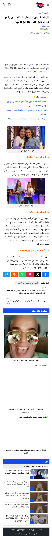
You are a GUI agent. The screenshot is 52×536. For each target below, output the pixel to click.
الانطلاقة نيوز (37, 529)
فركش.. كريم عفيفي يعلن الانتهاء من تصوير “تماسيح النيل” (26, 451)
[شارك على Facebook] (45, 274)
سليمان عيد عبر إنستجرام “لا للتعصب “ (25, 360)
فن (40, 13)
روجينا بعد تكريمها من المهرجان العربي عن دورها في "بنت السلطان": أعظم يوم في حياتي (25, 291)
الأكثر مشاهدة (42, 466)
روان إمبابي (45, 26)
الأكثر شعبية (29, 466)
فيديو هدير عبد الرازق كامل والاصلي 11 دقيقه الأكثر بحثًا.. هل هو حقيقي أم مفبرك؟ (16, 496)
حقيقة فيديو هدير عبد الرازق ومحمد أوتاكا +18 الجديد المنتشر (17, 505)
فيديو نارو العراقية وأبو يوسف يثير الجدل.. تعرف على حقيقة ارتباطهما (17, 472)
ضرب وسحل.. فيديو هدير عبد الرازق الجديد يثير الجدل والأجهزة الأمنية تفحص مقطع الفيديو (17, 518)
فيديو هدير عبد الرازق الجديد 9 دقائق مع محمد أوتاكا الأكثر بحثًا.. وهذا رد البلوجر (16, 484)
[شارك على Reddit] (14, 274)
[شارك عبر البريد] (30, 274)
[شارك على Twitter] (38, 274)
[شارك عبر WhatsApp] (22, 274)
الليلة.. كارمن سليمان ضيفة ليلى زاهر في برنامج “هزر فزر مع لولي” (27, 19)
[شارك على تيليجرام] (7, 274)
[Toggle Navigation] (48, 5)
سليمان (32, 64)
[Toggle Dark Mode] (9, 5)
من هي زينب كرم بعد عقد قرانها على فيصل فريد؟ (27, 118)
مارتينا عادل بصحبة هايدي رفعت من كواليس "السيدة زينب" (26, 301)
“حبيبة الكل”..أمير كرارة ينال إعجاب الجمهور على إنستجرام (26, 411)
